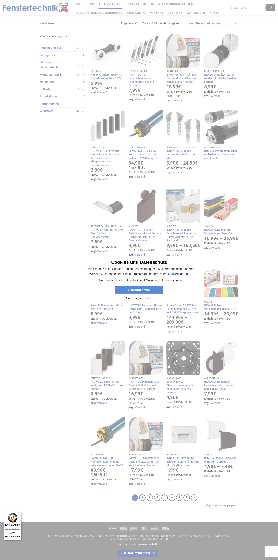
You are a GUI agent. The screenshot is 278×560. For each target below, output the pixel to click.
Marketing (152, 280)
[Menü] (19, 513)
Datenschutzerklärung (173, 273)
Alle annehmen (139, 290)
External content (172, 280)
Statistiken (135, 280)
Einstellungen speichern (139, 298)
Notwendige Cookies (112, 280)
